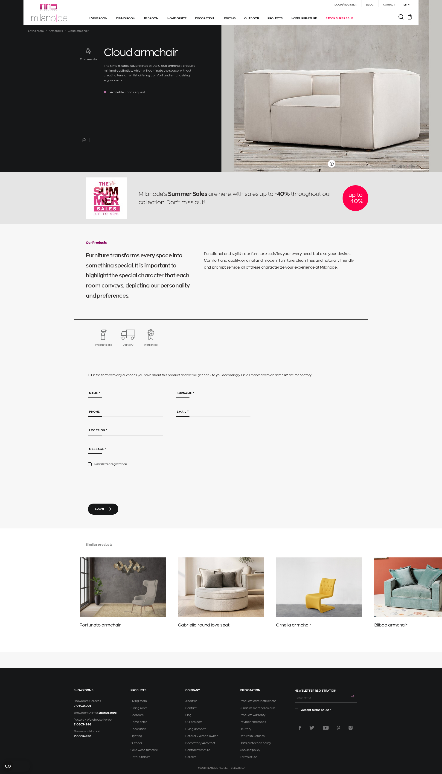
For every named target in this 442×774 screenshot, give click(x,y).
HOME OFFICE (177, 18)
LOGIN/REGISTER (345, 4)
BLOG (370, 4)
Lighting (136, 736)
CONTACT (389, 4)
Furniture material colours (257, 708)
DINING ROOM (125, 18)
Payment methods (253, 722)
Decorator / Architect (200, 743)
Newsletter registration (110, 464)
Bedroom (137, 715)
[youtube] (326, 728)
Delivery (245, 729)
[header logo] (49, 13)
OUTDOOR (251, 18)
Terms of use (248, 757)
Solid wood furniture (144, 750)
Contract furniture (197, 750)
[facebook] (300, 728)
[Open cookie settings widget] (16, 766)
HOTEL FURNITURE (304, 18)
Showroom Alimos (86, 712)
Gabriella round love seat (204, 625)
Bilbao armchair (390, 625)
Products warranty (252, 715)
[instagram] (351, 728)
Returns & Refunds (252, 736)
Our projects (193, 722)
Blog (188, 715)
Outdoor (136, 743)
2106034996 (82, 705)
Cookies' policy (250, 750)
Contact (191, 708)
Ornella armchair (293, 625)
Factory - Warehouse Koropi (93, 719)
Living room (36, 31)
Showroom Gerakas (87, 701)
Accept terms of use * (316, 710)
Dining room (139, 708)
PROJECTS (275, 18)
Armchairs (56, 31)
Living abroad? (195, 729)
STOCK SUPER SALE (339, 18)
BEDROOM (151, 18)
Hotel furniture (140, 757)
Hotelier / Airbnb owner (201, 736)
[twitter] (311, 728)
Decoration (138, 729)
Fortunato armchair (100, 625)
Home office (139, 722)
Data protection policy (255, 743)
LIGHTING (229, 18)
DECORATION (204, 18)
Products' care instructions (258, 701)
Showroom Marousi (87, 731)
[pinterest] (338, 728)
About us (191, 701)
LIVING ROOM (98, 18)
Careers (190, 757)
